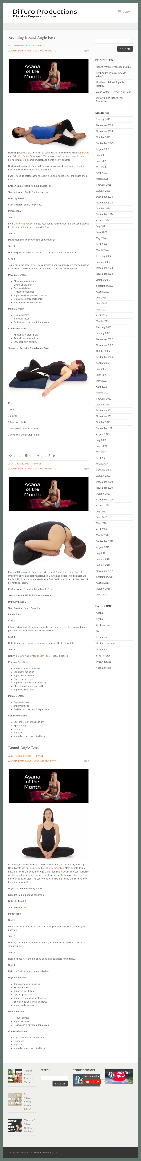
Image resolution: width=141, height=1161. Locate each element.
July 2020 (101, 511)
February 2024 (103, 256)
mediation (59, 868)
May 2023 (101, 309)
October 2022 (103, 351)
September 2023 (104, 285)
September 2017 (104, 577)
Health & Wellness (28, 51)
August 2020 (102, 505)
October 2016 (103, 588)
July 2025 (101, 155)
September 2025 (104, 143)
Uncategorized (103, 661)
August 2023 (102, 291)
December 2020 (104, 482)
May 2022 (101, 380)
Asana (13, 51)
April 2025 (101, 173)
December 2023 (104, 268)
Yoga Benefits (48, 51)
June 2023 (101, 303)
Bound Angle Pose (23, 223)
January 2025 (103, 190)
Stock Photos (103, 655)
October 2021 (103, 422)
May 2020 (101, 523)
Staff (42, 656)
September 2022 (104, 357)
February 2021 (103, 470)
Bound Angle (82, 152)
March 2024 (102, 250)
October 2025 (103, 137)
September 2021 (104, 428)
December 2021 (104, 410)
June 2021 (101, 446)
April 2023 (101, 315)
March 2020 (102, 535)
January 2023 (103, 333)
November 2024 (104, 202)
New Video (101, 649)
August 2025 (102, 149)
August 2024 (102, 220)
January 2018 (103, 565)
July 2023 (101, 297)
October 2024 (103, 208)
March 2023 (102, 321)
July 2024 (101, 226)
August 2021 (102, 434)
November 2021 (104, 416)
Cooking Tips (103, 625)
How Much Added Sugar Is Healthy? (110, 84)
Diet (98, 631)
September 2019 (104, 541)
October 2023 (103, 280)
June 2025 (101, 161)
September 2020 (104, 499)
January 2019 (103, 559)
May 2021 (101, 452)
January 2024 (103, 262)
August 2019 (102, 547)
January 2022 (103, 404)
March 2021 (102, 464)
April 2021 (101, 458)
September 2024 (104, 214)
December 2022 (104, 339)
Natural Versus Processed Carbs (113, 66)
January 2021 (103, 475)
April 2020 (101, 529)
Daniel (39, 45)
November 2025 (104, 131)
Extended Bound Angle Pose (31, 455)
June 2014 (101, 594)
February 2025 (103, 184)
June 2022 (101, 375)
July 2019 (101, 553)
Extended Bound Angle (24, 156)
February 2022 (103, 398)
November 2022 (104, 345)
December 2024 (104, 196)
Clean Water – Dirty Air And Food (113, 92)
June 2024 (101, 232)
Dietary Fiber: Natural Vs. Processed (109, 99)
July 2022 (101, 369)
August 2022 (102, 363)
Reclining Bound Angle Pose (31, 37)
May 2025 (101, 167)
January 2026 (103, 119)
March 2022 (102, 392)
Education (101, 637)
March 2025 (102, 178)
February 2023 (103, 327)
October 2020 (103, 493)
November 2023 (104, 273)
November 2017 (104, 571)
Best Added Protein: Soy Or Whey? (111, 75)
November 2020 (104, 487)
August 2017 (102, 582)
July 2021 (101, 440)
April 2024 (101, 244)
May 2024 (101, 238)
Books (99, 619)
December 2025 (104, 125)
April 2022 (101, 386)
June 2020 (101, 517)
